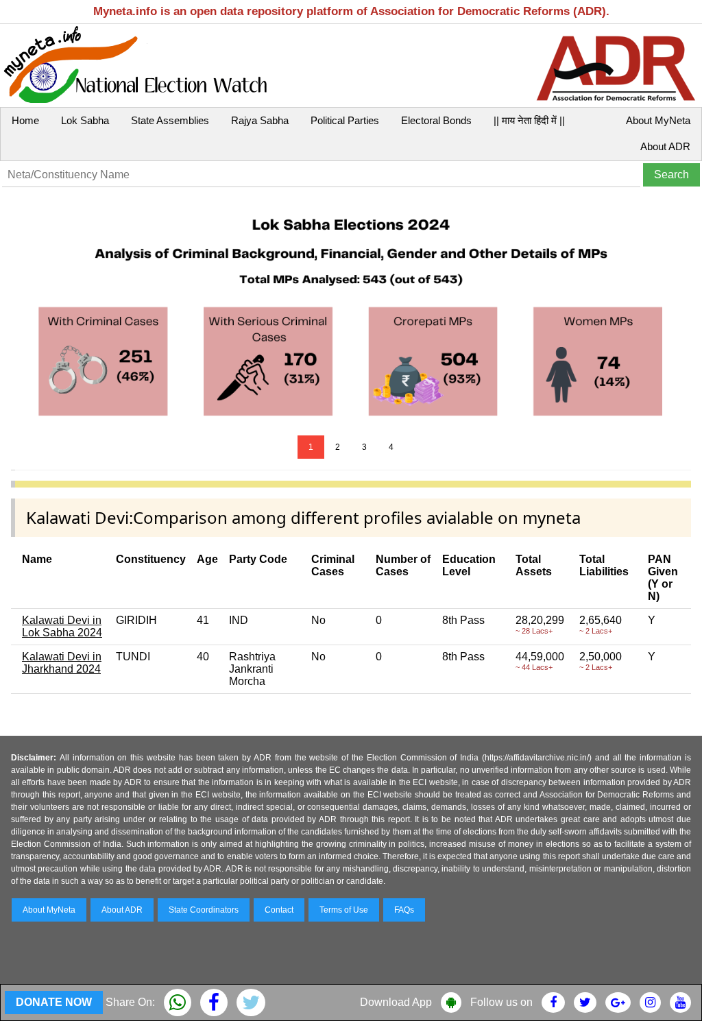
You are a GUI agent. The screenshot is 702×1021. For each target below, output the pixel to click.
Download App (396, 1002)
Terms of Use (343, 910)
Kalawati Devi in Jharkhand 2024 (61, 663)
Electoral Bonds (436, 120)
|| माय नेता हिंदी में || (529, 120)
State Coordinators (204, 910)
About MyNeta (658, 120)
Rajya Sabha (260, 120)
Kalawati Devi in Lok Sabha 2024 (62, 626)
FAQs (404, 910)
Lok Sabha (85, 120)
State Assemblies (170, 120)
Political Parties (345, 120)
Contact (279, 910)
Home (25, 120)
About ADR (665, 146)
